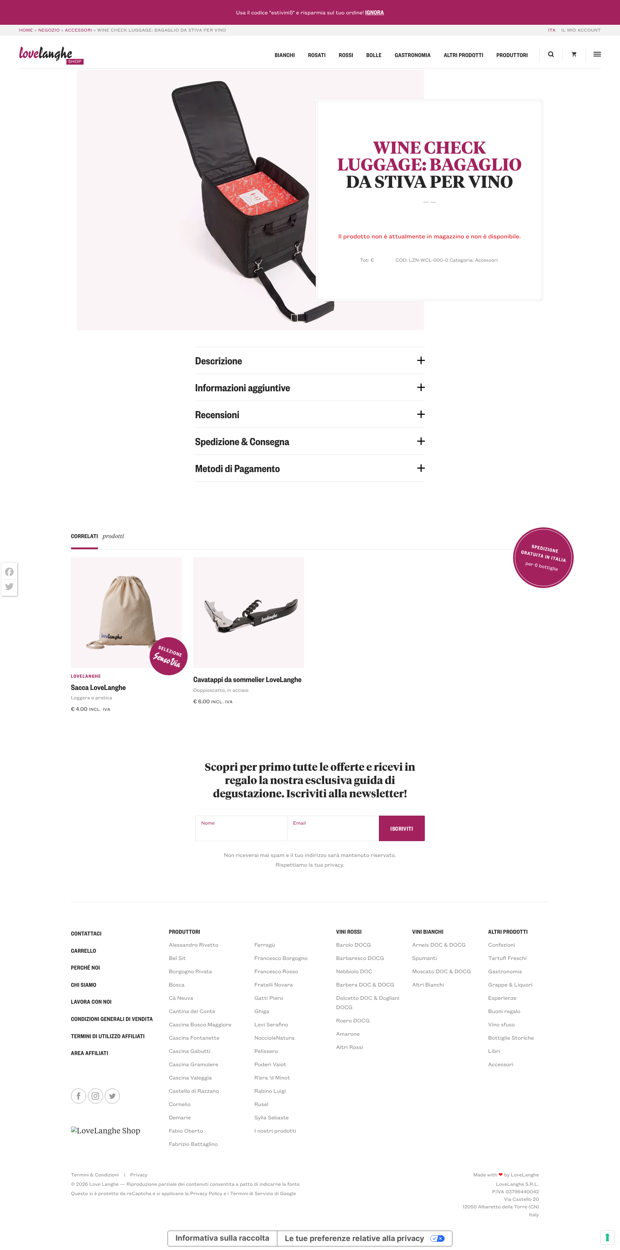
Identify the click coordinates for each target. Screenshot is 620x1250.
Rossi (346, 55)
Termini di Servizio (251, 1193)
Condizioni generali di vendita (112, 1018)
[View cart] (573, 55)
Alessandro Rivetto (194, 944)
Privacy (138, 1174)
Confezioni (501, 944)
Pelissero (266, 1050)
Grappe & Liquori (510, 984)
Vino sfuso (501, 1024)
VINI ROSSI (349, 931)
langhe (45, 55)
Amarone (348, 1033)
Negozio (49, 30)
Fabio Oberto (186, 1130)
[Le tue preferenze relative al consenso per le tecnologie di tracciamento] (607, 1237)
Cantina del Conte (192, 1011)
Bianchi (285, 55)
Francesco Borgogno (280, 957)
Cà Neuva (181, 997)
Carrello (83, 950)
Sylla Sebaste (271, 1117)
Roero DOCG (353, 1020)
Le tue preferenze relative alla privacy (354, 1238)
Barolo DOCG (353, 944)
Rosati (316, 55)
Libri (494, 1050)
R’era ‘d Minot (272, 1077)
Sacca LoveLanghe (98, 687)
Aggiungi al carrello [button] (104, 723)
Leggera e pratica (91, 697)
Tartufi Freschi (507, 957)
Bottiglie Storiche (511, 1037)
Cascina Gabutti (190, 1050)
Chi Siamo (84, 984)
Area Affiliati (89, 1053)
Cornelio (180, 1103)
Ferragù (264, 944)
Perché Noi (85, 967)
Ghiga (261, 1011)
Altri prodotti (463, 55)
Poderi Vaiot (270, 1064)
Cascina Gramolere (194, 1064)
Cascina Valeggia (190, 1077)
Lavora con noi (91, 1001)
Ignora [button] (374, 12)
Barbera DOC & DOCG (365, 984)
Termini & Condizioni (95, 1174)
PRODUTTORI (184, 931)
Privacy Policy (206, 1193)
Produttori (512, 55)
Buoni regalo (504, 1011)
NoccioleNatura (274, 1037)
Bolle (374, 55)
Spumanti (424, 957)
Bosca (176, 984)
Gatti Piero (268, 997)
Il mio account (581, 30)
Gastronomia (413, 55)
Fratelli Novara (273, 984)
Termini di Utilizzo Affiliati (108, 1036)
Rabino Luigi (270, 1090)
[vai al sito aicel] (105, 1137)
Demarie (180, 1117)
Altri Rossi (349, 1046)
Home (26, 30)
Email (299, 822)
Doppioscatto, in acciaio (221, 689)
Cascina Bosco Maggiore (200, 1024)
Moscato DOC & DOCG (441, 971)
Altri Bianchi (428, 984)
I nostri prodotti (275, 1130)
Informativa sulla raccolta (222, 1238)
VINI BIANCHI (427, 931)
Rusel (261, 1103)
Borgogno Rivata (190, 971)
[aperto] (250, 200)
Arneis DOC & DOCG (439, 944)
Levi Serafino (271, 1024)
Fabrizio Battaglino (193, 1143)
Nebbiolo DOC (354, 971)
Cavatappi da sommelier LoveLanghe (247, 679)
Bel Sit (177, 957)
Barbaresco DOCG (360, 957)
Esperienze (502, 997)
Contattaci (86, 933)
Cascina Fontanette (194, 1037)
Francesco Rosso (276, 971)
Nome (208, 822)
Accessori (78, 30)
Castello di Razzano (194, 1090)
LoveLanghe (86, 676)
